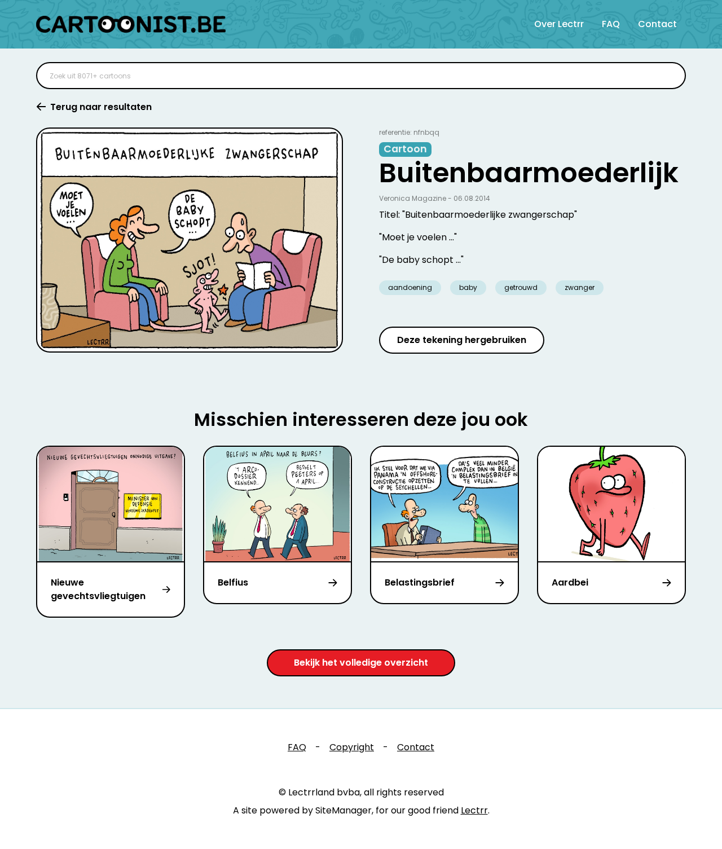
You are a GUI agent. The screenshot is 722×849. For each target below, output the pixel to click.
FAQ (611, 23)
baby (468, 287)
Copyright (351, 747)
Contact (657, 23)
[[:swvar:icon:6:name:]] (670, 75)
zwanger (580, 287)
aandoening (410, 287)
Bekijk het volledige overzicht (361, 662)
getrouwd (521, 287)
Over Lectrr (559, 23)
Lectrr (474, 810)
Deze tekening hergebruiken (461, 339)
